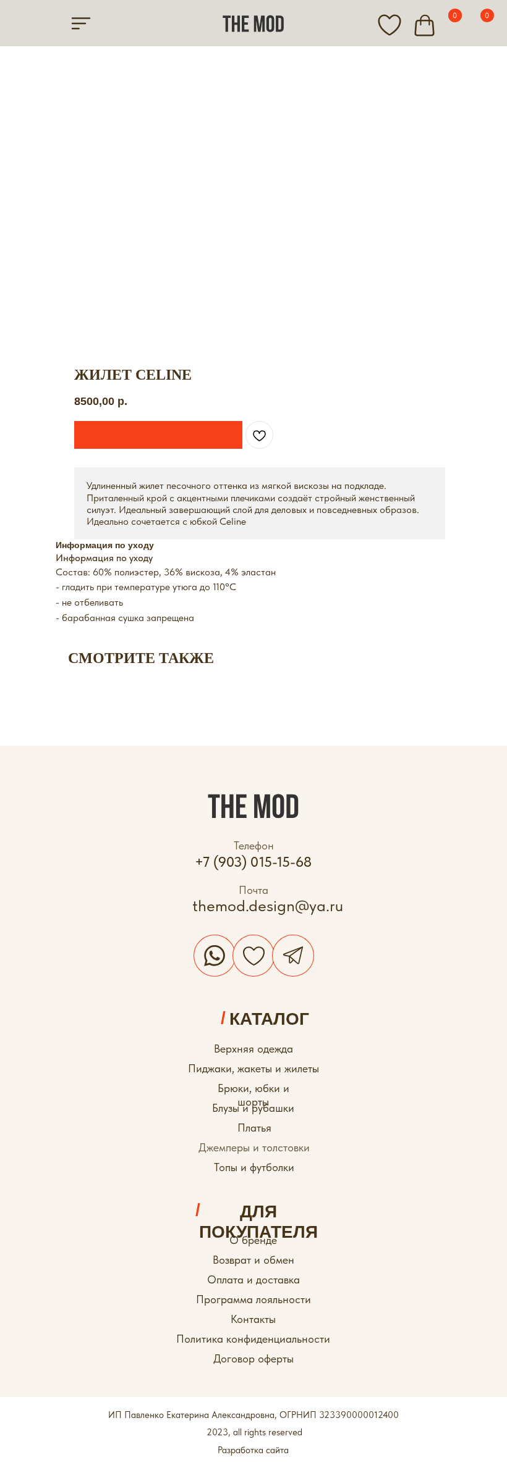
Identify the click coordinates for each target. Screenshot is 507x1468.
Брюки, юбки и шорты (253, 1095)
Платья (254, 1127)
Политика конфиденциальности (253, 1338)
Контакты (253, 1318)
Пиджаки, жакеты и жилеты (253, 1068)
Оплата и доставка (253, 1279)
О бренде (253, 1239)
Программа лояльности (253, 1299)
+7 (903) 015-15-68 (253, 861)
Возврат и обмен (253, 1259)
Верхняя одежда (253, 1048)
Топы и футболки (254, 1167)
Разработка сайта (253, 1450)
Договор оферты (253, 1358)
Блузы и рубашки (253, 1107)
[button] (158, 435)
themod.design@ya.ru (267, 905)
